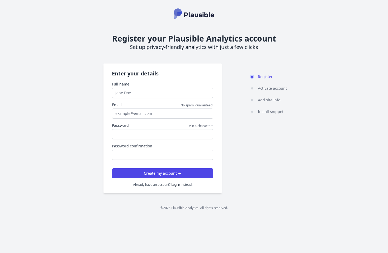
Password (120, 125)
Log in (175, 184)
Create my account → (162, 173)
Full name (120, 84)
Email (117, 104)
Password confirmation (132, 145)
